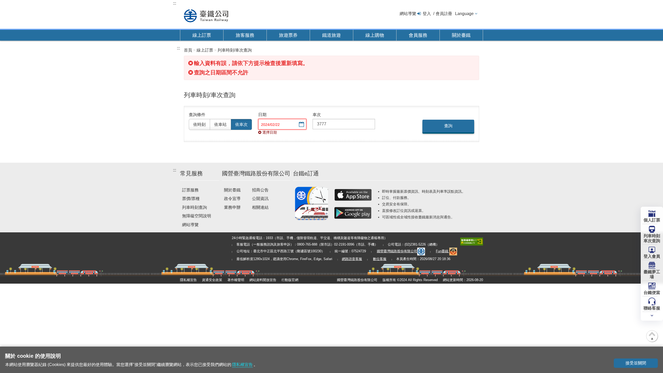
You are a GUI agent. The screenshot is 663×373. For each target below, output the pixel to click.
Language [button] (464, 13)
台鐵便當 (652, 292)
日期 (262, 114)
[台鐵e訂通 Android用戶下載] (353, 213)
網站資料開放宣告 (262, 280)
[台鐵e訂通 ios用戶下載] (353, 195)
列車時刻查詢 (194, 207)
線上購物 (374, 35)
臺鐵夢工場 (652, 274)
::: (174, 3)
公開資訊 (260, 198)
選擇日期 (301, 125)
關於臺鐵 (461, 35)
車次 (317, 114)
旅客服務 (245, 35)
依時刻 (199, 124)
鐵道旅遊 (331, 35)
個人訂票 (652, 220)
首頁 (188, 50)
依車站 (220, 124)
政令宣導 (232, 198)
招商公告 (260, 190)
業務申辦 (232, 207)
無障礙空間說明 (196, 216)
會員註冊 (444, 13)
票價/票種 (191, 198)
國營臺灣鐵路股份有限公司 (397, 251)
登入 (427, 13)
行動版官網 (290, 280)
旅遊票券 (288, 35)
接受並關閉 (635, 363)
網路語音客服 (352, 259)
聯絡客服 (652, 308)
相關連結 (260, 207)
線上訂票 (201, 35)
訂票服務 (190, 190)
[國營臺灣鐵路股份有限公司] (206, 15)
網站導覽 (408, 13)
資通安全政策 (212, 280)
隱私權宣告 (188, 280)
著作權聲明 (235, 280)
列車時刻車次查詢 (652, 238)
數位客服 (379, 259)
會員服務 (418, 35)
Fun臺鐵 (442, 251)
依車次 (241, 124)
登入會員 (652, 256)
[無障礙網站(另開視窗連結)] (471, 241)
